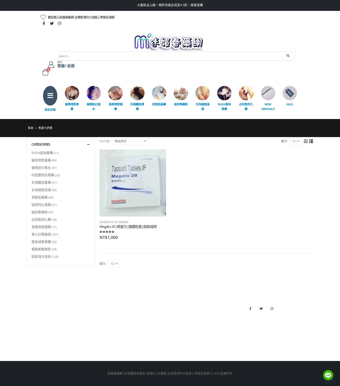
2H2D (176, 322)
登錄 (30, 346)
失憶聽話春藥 (137, 106)
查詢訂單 (33, 322)
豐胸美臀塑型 (41, 249)
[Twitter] (52, 23)
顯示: (284, 141)
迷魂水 (103, 330)
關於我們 (33, 306)
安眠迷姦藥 (159, 104)
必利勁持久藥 (246, 106)
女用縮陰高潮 (203, 106)
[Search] (288, 56)
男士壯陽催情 (121, 222)
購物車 (31, 338)
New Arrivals (268, 106)
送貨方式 (33, 330)
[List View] (311, 141)
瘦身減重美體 (41, 241)
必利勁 (176, 314)
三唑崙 (103, 346)
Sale (289, 104)
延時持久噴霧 (41, 204)
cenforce (178, 338)
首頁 (30, 128)
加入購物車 (158, 157)
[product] (132, 183)
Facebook (250, 308)
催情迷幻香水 (94, 106)
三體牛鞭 (178, 330)
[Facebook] (44, 23)
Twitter (261, 308)
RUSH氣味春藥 (224, 106)
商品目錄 (50, 110)
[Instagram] (59, 23)
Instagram (272, 308)
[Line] (328, 375)
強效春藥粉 (181, 104)
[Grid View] (306, 141)
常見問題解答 (36, 314)
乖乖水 (103, 306)
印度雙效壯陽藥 (42, 175)
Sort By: (104, 141)
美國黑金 (178, 306)
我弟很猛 (178, 346)
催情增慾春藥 (72, 106)
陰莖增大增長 (41, 256)
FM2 (102, 322)
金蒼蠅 (103, 314)
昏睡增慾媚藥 (116, 106)
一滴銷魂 (105, 338)
